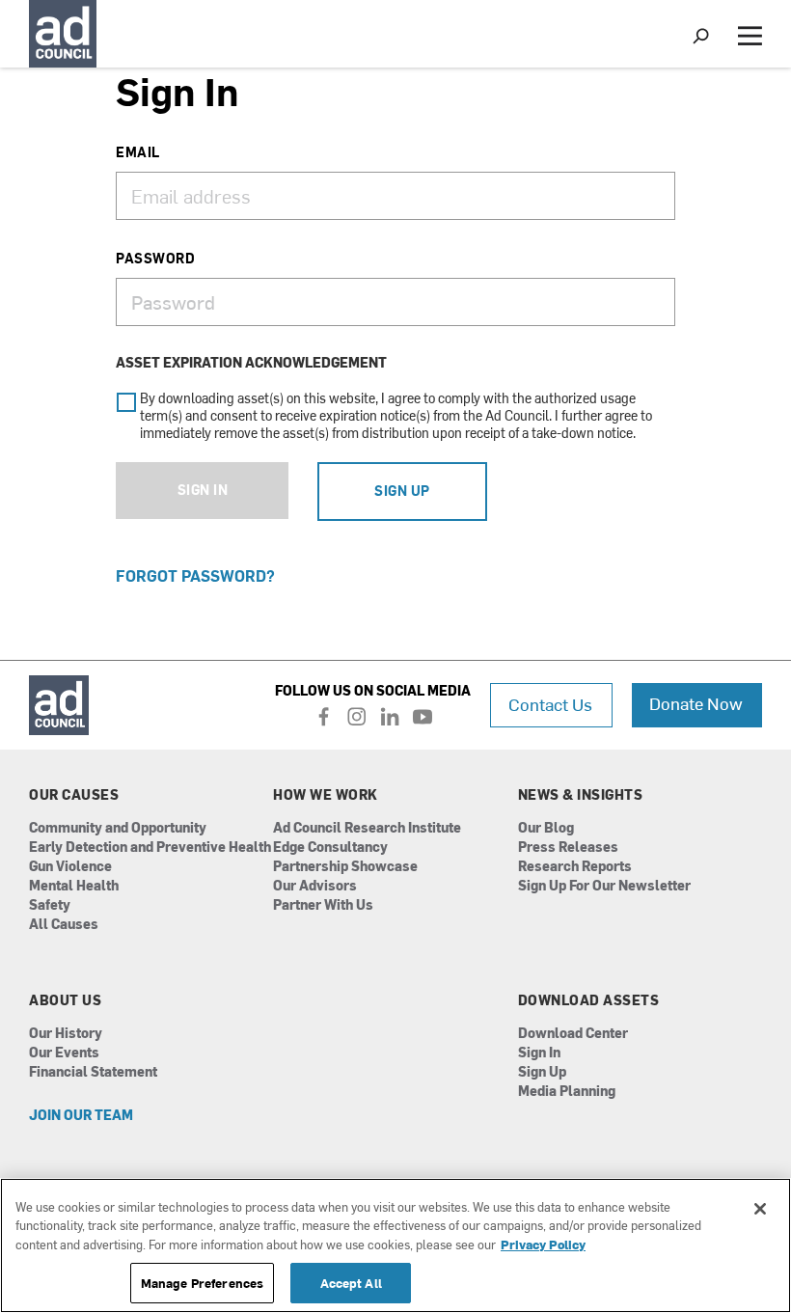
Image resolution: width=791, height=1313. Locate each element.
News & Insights (580, 795)
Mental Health (74, 886)
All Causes (63, 924)
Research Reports (575, 867)
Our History (65, 1033)
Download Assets (589, 1000)
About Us (65, 1000)
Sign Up (402, 490)
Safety (49, 905)
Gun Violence (70, 867)
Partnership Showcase (345, 867)
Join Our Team (81, 1115)
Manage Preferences (202, 1282)
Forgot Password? (195, 575)
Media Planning (566, 1091)
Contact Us (550, 704)
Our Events (64, 1053)
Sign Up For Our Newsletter (604, 886)
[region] (395, 1245)
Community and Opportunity (117, 828)
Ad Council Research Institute (367, 828)
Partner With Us (323, 905)
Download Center (573, 1033)
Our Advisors (315, 886)
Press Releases (568, 847)
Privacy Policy (543, 1244)
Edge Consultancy (330, 847)
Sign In (202, 489)
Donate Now (696, 703)
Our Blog (546, 828)
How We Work (325, 795)
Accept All (351, 1282)
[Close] (760, 1209)
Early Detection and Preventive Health (150, 847)
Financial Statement (93, 1072)
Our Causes (74, 795)
